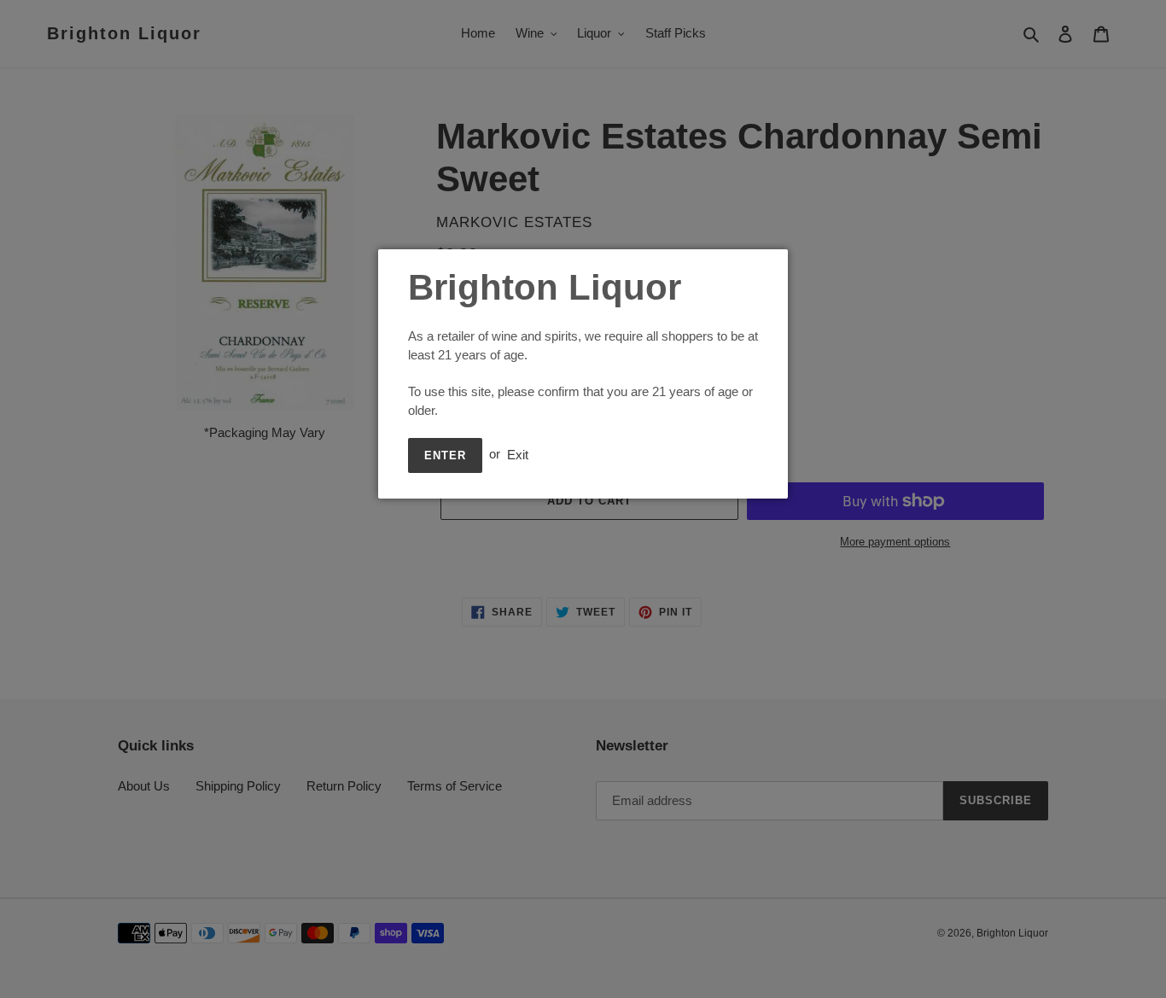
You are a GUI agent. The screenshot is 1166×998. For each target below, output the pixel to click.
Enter (445, 455)
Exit (517, 453)
